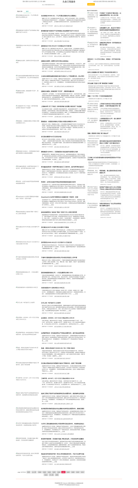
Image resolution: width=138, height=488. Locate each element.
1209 (72, 472)
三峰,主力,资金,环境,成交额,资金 (62, 387)
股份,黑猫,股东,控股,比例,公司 (61, 131)
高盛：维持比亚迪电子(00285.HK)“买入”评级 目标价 (58, 348)
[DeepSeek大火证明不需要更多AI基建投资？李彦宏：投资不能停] (28, 197)
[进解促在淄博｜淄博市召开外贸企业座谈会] (28, 61)
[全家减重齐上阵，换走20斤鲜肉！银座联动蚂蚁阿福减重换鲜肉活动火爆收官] (93, 31)
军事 (103, 1)
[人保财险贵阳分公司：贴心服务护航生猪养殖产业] (93, 120)
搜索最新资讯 (91, 4)
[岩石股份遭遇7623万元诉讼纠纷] (25, 136)
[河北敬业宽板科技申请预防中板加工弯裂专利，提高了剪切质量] (28, 363)
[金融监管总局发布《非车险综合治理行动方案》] (93, 44)
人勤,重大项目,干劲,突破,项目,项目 (62, 116)
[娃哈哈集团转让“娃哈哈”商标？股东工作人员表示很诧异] (28, 212)
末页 (57, 475)
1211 (82, 472)
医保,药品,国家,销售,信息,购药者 (62, 313)
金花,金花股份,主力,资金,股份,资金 (62, 326)
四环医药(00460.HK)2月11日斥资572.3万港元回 (56, 242)
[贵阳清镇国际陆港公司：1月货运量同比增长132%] (28, 273)
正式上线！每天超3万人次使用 (51, 303)
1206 (58, 472)
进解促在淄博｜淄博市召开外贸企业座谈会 (54, 61)
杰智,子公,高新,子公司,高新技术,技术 (63, 26)
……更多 (45, 23)
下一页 (51, 475)
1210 (77, 472)
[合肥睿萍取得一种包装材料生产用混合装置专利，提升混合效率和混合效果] (28, 333)
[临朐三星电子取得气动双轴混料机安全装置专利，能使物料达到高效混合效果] (28, 394)
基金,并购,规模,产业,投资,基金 (61, 41)
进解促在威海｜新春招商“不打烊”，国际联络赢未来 (57, 91)
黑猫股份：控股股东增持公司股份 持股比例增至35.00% (59, 121)
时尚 (32, 1)
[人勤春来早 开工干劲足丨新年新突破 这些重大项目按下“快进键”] (28, 107)
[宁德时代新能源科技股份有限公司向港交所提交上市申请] (28, 258)
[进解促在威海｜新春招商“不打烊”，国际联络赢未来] (28, 91)
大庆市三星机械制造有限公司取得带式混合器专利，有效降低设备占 (62, 424)
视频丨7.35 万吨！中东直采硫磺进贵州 (100, 96)
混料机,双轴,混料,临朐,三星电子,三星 (63, 403)
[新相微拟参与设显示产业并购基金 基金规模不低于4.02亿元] (28, 31)
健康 (44, 1)
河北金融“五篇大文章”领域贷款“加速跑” (100, 83)
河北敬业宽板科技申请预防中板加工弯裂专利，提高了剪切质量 (61, 363)
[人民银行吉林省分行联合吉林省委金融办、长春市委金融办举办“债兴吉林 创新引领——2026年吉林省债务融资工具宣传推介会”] (93, 107)
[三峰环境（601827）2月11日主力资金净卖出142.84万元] (28, 379)
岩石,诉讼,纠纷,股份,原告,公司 (61, 147)
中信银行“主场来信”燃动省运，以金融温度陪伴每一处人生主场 (110, 14)
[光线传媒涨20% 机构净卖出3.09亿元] (27, 287)
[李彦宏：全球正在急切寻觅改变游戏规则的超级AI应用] (28, 182)
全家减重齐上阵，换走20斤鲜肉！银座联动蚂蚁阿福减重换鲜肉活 (110, 29)
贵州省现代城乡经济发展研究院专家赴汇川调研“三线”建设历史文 (110, 142)
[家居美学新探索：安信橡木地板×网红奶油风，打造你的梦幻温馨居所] (28, 439)
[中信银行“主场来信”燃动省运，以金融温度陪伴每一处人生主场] (93, 16)
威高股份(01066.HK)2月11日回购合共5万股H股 (56, 46)
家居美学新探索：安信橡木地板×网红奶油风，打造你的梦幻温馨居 (62, 439)
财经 (100, 1)
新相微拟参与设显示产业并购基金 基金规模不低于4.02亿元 (60, 31)
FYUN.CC (64, 483)
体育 (94, 1)
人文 (38, 1)
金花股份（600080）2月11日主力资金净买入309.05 (57, 318)
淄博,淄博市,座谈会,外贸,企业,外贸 (62, 71)
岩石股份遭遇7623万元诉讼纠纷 (51, 137)
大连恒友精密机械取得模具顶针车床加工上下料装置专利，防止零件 (62, 76)
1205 (54, 472)
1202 (39, 472)
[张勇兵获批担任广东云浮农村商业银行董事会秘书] (93, 205)
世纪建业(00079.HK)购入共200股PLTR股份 (55, 227)
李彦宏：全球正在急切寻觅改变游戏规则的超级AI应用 (58, 182)
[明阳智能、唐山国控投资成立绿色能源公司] (93, 172)
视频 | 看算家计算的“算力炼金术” (98, 133)
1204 (49, 472)
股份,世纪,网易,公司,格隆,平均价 (62, 236)
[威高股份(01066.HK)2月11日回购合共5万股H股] (28, 46)
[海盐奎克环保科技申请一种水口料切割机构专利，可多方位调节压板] (28, 454)
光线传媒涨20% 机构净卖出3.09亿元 (52, 288)
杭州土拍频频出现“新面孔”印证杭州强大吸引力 (103, 72)
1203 (44, 472)
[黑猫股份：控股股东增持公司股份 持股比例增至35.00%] (28, 122)
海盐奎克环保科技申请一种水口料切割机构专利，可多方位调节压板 (62, 454)
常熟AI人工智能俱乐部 (77, 483)
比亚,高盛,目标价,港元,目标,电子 (62, 358)
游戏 (109, 1)
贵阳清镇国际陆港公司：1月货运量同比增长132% (57, 273)
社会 (29, 1)
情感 (35, 1)
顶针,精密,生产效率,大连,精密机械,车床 (64, 86)
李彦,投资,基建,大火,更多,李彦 (61, 207)
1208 (68, 472)
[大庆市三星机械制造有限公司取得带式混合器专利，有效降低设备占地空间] (28, 424)
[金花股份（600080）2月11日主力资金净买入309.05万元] (28, 318)
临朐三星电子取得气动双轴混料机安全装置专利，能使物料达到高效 (62, 393)
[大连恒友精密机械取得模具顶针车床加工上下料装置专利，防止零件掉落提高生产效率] (28, 77)
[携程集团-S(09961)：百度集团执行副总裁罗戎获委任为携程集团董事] (28, 152)
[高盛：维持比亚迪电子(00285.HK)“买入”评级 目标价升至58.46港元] (28, 348)
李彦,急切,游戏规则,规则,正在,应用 (62, 192)
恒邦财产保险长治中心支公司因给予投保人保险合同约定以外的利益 (110, 188)
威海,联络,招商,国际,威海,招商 (61, 101)
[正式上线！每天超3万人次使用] (25, 302)
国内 (24, 1)
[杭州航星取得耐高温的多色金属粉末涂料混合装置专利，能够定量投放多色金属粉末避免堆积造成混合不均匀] (28, 410)
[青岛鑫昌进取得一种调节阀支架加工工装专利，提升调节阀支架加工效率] (28, 167)
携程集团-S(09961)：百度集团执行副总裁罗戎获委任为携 (59, 152)
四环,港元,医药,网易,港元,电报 (61, 251)
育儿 (115, 1)
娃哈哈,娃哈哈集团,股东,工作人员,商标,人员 (65, 222)
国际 (27, 1)
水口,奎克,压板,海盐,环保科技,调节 (62, 464)
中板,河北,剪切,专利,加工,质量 (61, 373)
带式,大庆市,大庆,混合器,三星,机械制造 (64, 434)
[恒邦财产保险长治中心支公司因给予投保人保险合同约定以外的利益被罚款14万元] (93, 191)
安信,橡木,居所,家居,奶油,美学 (61, 449)
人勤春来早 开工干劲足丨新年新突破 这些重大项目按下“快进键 (61, 106)
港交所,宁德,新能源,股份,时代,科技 (62, 266)
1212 (45, 475)
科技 (106, 1)
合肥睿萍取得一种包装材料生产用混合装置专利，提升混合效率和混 (62, 333)
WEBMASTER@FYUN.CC (72, 485)
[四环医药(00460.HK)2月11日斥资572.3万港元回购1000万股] (28, 243)
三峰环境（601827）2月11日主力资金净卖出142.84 (57, 378)
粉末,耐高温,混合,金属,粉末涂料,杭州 (63, 419)
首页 (28, 472)
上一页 (34, 472)
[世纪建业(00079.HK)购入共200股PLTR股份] (28, 227)
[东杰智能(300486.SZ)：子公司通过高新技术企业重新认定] (28, 16)
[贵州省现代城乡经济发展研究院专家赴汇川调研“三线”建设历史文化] (93, 144)
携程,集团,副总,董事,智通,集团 (61, 162)
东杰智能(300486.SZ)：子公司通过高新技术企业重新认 (58, 16)
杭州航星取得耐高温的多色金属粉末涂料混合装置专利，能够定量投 (62, 409)
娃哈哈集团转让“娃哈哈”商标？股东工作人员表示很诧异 (59, 212)
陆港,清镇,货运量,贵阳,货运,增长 (62, 283)
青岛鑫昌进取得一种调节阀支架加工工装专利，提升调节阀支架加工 (62, 167)
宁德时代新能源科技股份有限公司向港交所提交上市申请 (59, 257)
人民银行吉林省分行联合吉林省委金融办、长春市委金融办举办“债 (110, 105)
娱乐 (97, 1)
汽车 (41, 1)
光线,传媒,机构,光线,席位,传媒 (61, 296)
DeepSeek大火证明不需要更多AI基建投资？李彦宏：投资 (59, 197)
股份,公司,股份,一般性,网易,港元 (62, 56)
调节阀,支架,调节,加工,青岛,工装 (62, 177)
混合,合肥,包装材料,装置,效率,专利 (62, 343)
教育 (112, 1)
